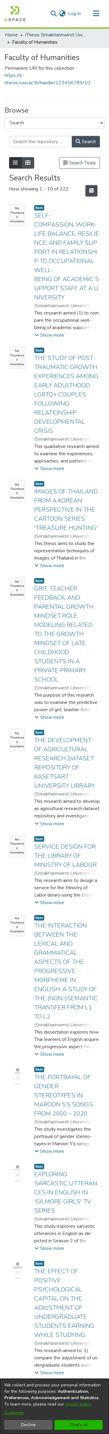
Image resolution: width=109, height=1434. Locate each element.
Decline (28, 1425)
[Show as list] (15, 163)
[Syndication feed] (91, 191)
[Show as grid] (27, 163)
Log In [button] (74, 13)
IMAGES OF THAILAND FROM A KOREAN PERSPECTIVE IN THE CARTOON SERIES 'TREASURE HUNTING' (66, 509)
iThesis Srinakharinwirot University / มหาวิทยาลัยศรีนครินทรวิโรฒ (55, 35)
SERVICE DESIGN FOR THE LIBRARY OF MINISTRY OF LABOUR (65, 856)
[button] (49, 335)
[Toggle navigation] (96, 13)
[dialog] (54, 1406)
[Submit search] (53, 13)
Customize (14, 1412)
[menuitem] (62, 13)
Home (11, 35)
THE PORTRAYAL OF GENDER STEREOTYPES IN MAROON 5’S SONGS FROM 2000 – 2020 (63, 1095)
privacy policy (78, 1404)
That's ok (79, 1425)
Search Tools (82, 163)
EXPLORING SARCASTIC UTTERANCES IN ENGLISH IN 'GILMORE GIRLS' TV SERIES (65, 1192)
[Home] (15, 13)
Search (88, 141)
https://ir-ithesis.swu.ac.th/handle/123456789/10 (47, 79)
